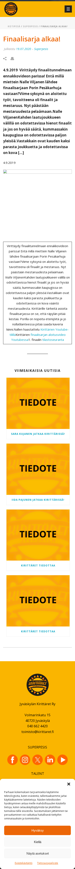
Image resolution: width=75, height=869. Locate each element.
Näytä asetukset (37, 853)
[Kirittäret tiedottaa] (38, 535)
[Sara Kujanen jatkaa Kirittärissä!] (38, 403)
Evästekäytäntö (23, 863)
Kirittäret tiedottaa (38, 565)
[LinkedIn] (50, 760)
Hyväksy (37, 830)
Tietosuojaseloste (47, 863)
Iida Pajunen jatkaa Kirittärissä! (38, 500)
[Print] (14, 58)
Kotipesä (14, 26)
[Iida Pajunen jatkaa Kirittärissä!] (38, 469)
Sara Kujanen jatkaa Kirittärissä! (38, 434)
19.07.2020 (23, 49)
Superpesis (30, 26)
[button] (69, 784)
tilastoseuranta (53, 340)
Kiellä (37, 842)
